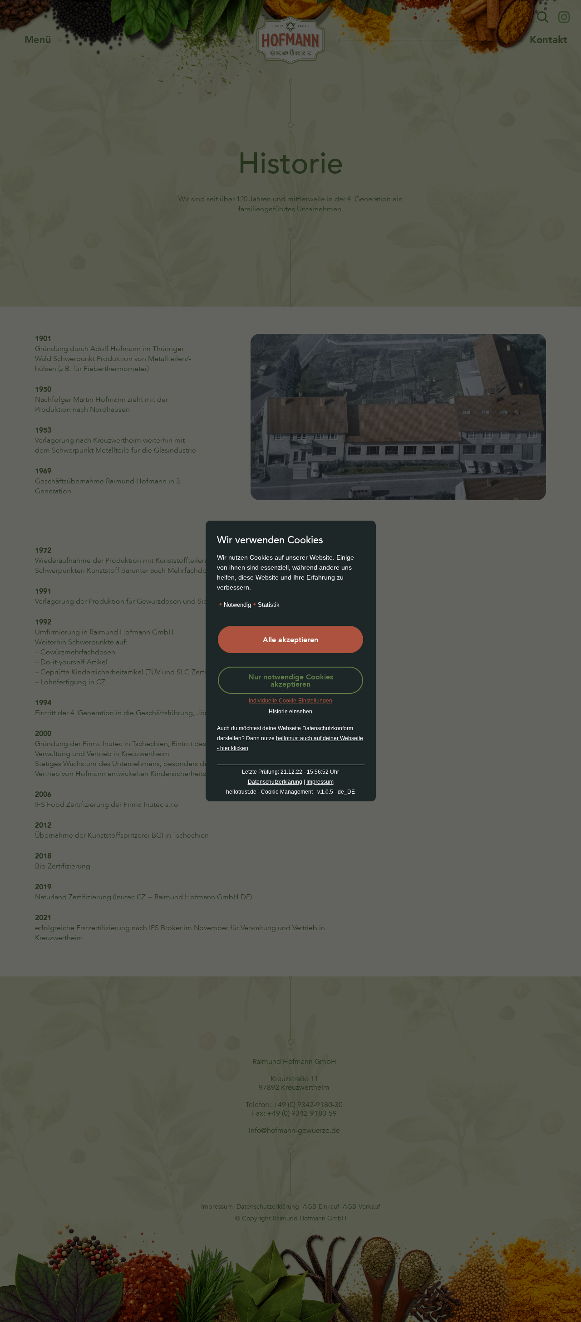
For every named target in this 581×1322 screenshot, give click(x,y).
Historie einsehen (290, 711)
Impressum (320, 782)
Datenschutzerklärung (275, 782)
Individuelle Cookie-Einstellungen (290, 701)
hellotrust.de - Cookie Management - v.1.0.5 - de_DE (290, 792)
